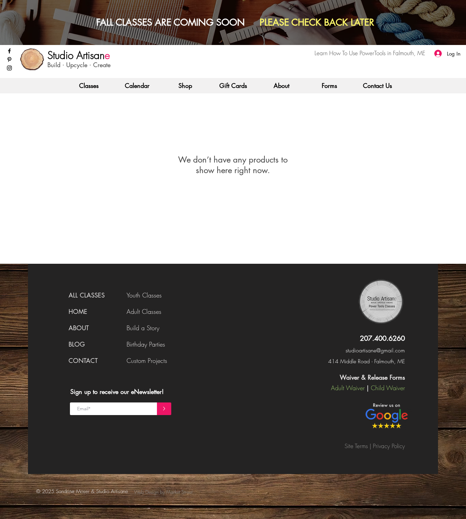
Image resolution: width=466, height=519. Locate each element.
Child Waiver (388, 388)
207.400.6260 (382, 338)
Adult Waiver (348, 388)
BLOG (77, 344)
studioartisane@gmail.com (375, 350)
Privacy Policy (389, 446)
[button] (89, 85)
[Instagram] (9, 68)
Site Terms (356, 446)
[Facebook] (9, 51)
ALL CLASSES (87, 295)
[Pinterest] (9, 59)
